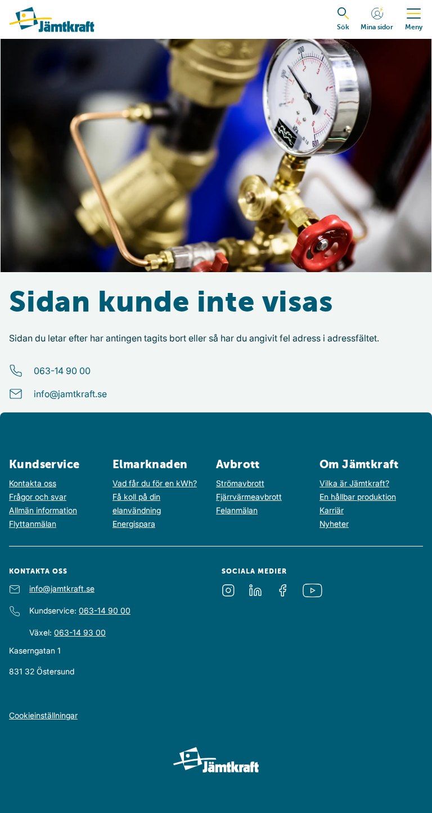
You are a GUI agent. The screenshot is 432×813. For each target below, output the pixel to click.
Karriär (332, 510)
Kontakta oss (32, 483)
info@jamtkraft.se (70, 393)
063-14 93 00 (80, 632)
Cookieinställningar (43, 715)
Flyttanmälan (32, 523)
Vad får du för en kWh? (154, 483)
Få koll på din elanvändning (136, 503)
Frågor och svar (37, 496)
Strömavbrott (240, 483)
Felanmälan (237, 510)
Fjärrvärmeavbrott (249, 496)
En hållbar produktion (358, 496)
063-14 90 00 (62, 370)
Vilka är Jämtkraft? (354, 483)
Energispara (133, 523)
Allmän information (43, 510)
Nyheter (334, 523)
